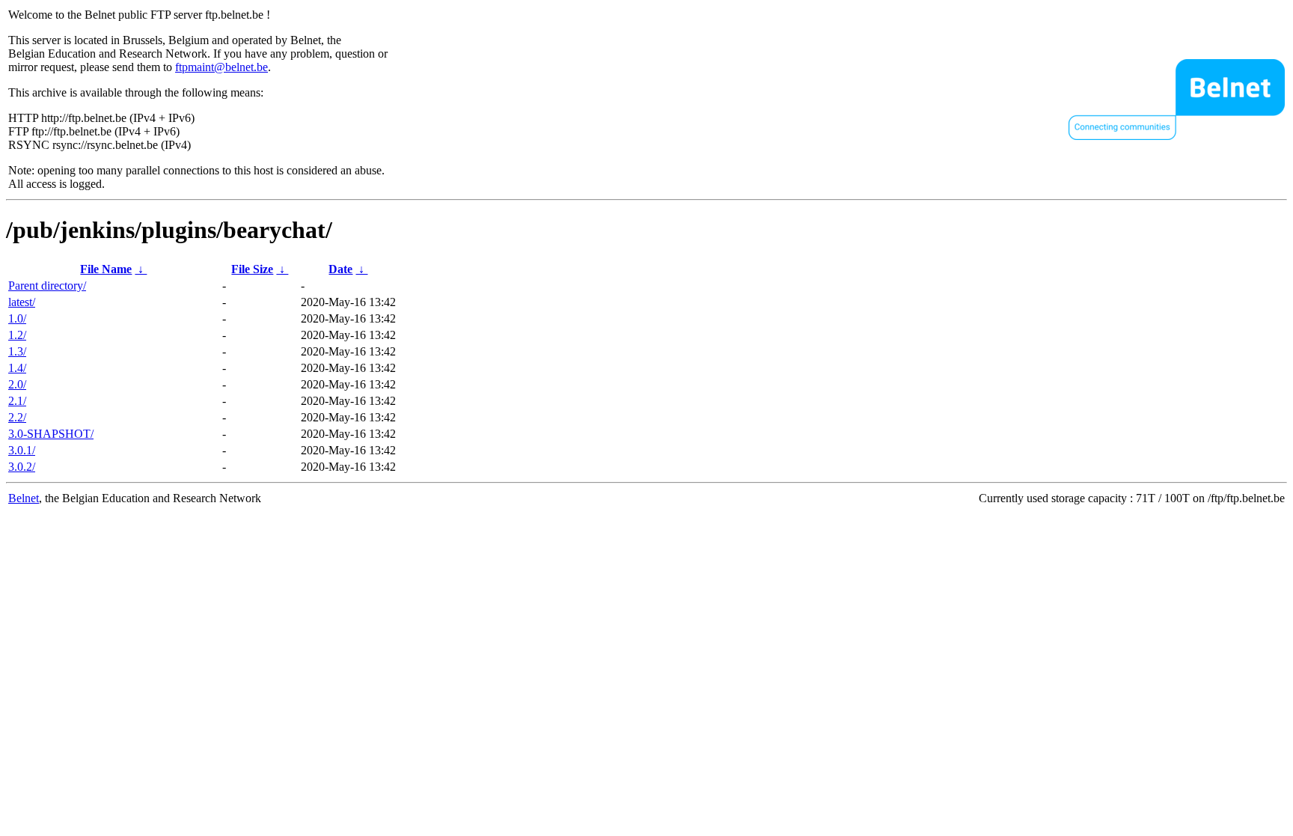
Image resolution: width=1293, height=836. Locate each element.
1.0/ (17, 318)
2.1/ (17, 400)
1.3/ (17, 351)
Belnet (23, 498)
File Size (252, 269)
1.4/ (17, 367)
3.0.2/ (21, 466)
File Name (106, 269)
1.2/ (17, 335)
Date (340, 269)
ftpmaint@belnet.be (221, 67)
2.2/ (17, 417)
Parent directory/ (47, 285)
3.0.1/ (21, 450)
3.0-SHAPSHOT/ (51, 433)
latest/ (21, 302)
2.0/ (17, 384)
